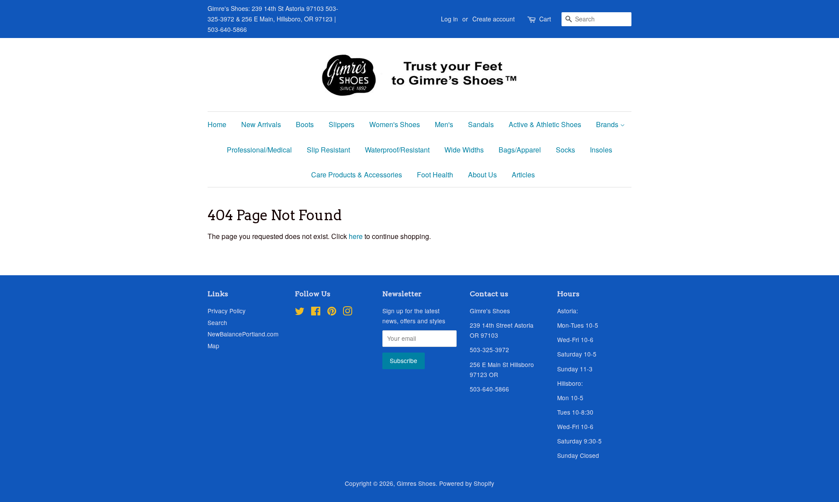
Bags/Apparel (520, 150)
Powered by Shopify (466, 483)
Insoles (601, 150)
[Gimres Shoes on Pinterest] (331, 312)
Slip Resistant (328, 150)
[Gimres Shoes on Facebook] (316, 312)
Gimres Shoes (416, 483)
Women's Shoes (394, 124)
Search (217, 322)
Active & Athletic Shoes (545, 124)
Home (217, 124)
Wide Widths (464, 150)
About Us (482, 175)
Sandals (481, 124)
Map (213, 345)
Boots (305, 124)
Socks (565, 150)
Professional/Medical (259, 150)
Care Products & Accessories (356, 175)
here (356, 236)
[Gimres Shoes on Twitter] (300, 312)
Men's (444, 124)
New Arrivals (261, 124)
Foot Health (435, 175)
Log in (449, 18)
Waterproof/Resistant (397, 150)
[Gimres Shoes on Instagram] (347, 312)
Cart (545, 18)
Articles (523, 175)
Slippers (341, 124)
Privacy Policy (227, 310)
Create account (493, 18)
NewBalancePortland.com (243, 333)
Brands (608, 124)
